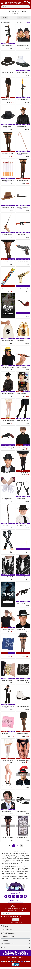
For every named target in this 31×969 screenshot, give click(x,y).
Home (5, 926)
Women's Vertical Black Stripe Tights (7, 837)
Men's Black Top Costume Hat (7, 393)
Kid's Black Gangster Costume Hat (21, 525)
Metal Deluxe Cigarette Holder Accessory (22, 551)
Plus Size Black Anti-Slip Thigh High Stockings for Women (7, 153)
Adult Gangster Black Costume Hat (21, 629)
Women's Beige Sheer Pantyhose (6, 785)
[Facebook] (5, 896)
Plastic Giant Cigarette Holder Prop (7, 234)
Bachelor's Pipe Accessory (23, 207)
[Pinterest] (13, 896)
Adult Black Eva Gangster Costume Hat (7, 472)
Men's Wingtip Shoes (21, 811)
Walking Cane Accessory (22, 153)
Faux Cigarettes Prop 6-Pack (8, 180)
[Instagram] (17, 896)
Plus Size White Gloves (7, 498)
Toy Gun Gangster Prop (7, 45)
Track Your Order (9, 933)
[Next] (21, 845)
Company (4, 940)
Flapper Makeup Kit (21, 393)
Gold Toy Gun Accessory (22, 288)
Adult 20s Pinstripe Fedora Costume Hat (23, 45)
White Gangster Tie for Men (23, 576)
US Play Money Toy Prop (22, 837)
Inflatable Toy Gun (21, 603)
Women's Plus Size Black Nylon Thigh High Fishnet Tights (22, 655)
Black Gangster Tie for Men (8, 576)
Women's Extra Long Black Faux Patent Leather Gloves (8, 551)
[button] (29, 2)
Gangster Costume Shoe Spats (22, 72)
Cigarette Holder (5, 288)
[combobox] (14, 6)
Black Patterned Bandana (22, 680)
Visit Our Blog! (16, 901)
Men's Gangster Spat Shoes (23, 706)
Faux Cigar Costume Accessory (21, 367)
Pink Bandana (5, 733)
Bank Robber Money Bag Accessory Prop (7, 340)
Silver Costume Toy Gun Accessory (22, 261)
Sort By (22, 18)
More (3, 947)
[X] (9, 896)
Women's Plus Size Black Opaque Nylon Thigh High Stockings (22, 472)
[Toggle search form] (25, 2)
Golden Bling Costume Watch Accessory (7, 680)
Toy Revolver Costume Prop (8, 447)
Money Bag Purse (20, 340)
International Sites (7, 944)
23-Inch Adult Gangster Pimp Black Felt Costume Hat (22, 785)
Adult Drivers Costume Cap (8, 629)
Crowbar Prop (5, 525)
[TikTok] (25, 896)
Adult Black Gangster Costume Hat (6, 126)
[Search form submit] (28, 6)
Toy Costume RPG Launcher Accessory (23, 99)
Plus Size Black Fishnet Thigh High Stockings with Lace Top (22, 733)
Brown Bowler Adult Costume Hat (21, 126)
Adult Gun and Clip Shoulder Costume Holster (22, 498)
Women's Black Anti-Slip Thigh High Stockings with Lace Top (22, 180)
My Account (7, 930)
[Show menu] (2, 2)
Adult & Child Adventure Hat (8, 207)
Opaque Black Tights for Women (22, 420)
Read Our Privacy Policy (15, 922)
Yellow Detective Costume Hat (8, 367)
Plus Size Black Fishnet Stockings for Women (7, 261)
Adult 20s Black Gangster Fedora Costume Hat (7, 72)
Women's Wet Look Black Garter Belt (22, 760)
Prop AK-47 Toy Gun (21, 234)
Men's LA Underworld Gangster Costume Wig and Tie (8, 811)
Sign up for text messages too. (12, 916)
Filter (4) (4, 18)
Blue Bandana (5, 655)
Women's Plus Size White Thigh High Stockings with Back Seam (7, 760)
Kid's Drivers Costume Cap (23, 447)
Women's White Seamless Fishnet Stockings (7, 420)
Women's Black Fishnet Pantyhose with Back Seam (8, 99)
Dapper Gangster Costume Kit (8, 706)
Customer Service (7, 937)
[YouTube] (21, 896)
